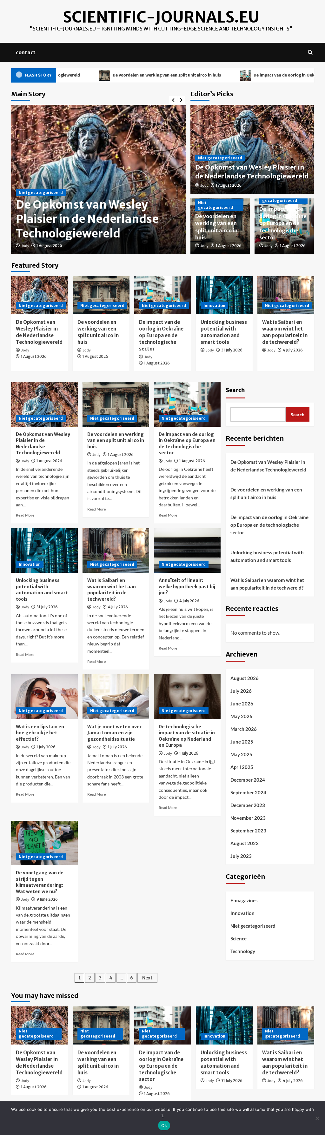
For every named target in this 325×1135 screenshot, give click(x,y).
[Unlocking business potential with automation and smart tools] (224, 295)
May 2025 (241, 754)
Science (238, 938)
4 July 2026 (293, 350)
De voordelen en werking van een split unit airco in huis (129, 75)
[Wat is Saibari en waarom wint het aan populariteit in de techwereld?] (285, 295)
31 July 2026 (231, 350)
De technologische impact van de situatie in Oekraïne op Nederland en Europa (187, 736)
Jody (25, 246)
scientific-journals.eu (161, 17)
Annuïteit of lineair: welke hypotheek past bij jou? (187, 587)
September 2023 (248, 830)
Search (235, 390)
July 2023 (241, 856)
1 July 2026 (46, 746)
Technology (242, 951)
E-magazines (244, 900)
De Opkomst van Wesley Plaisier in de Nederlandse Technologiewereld (87, 219)
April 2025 (241, 767)
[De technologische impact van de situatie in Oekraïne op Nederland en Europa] (187, 696)
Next (147, 978)
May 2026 (241, 716)
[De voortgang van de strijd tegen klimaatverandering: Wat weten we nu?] (44, 843)
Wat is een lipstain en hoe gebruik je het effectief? (40, 733)
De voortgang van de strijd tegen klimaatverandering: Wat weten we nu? (39, 882)
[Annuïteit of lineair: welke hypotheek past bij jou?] (187, 550)
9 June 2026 (47, 899)
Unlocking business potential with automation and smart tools (42, 590)
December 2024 (247, 780)
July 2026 (241, 691)
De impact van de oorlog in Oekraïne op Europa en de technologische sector (283, 223)
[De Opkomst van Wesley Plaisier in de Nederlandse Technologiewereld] (39, 295)
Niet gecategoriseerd (41, 192)
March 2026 (243, 729)
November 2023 (248, 818)
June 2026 (241, 703)
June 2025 (241, 741)
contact (26, 52)
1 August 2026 (49, 245)
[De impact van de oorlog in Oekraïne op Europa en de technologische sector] (162, 295)
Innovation (214, 305)
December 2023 (247, 805)
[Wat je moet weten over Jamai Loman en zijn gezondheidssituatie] (116, 696)
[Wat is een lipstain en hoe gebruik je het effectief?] (44, 696)
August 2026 (244, 678)
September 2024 (248, 792)
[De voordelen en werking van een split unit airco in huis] (101, 295)
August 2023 (244, 843)
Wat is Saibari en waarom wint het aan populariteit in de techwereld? (111, 590)
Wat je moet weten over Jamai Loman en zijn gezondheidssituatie (114, 733)
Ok (164, 1125)
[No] (317, 1118)
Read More (25, 515)
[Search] (310, 52)
